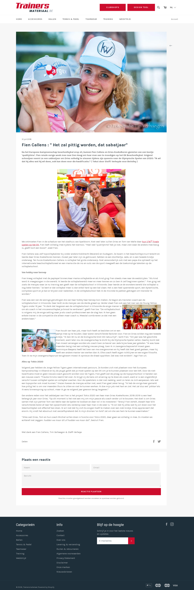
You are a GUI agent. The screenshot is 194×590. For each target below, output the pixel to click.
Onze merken (63, 567)
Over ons (61, 540)
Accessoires (35, 19)
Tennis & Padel (70, 19)
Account (174, 19)
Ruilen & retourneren (68, 549)
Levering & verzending (68, 544)
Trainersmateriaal (30, 587)
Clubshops (112, 7)
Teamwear (91, 19)
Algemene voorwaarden (69, 553)
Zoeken (60, 530)
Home (19, 19)
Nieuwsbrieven (64, 571)
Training (108, 19)
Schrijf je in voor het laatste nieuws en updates (115, 532)
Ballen (52, 19)
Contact (60, 535)
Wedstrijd (125, 19)
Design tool (141, 7)
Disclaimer (62, 562)
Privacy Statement (66, 558)
